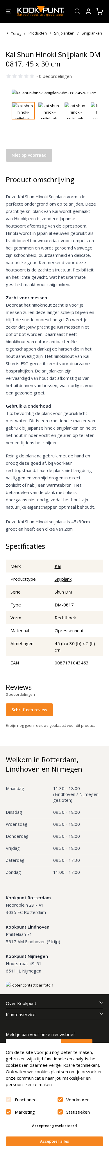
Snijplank (63, 579)
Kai (58, 566)
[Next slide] (89, 93)
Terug (16, 33)
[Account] (88, 11)
